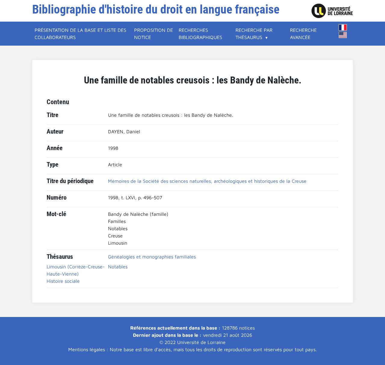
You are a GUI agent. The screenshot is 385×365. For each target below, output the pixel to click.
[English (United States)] (343, 35)
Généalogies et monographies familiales (152, 256)
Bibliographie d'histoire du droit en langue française (155, 9)
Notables (118, 266)
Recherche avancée (303, 33)
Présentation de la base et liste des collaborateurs (80, 33)
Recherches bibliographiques (200, 33)
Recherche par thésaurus (254, 33)
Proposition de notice (153, 33)
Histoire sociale (63, 281)
